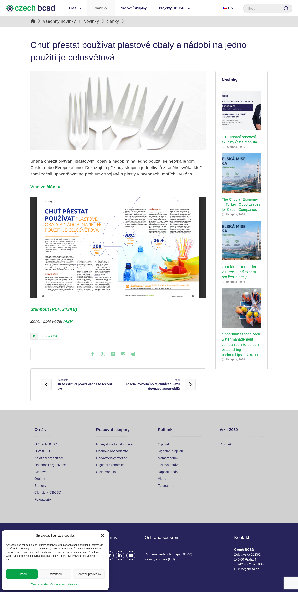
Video (162, 478)
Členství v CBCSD (47, 492)
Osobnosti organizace (50, 465)
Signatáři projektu (170, 451)
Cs (230, 8)
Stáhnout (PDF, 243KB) (53, 309)
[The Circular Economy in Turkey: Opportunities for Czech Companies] (241, 173)
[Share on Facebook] (93, 354)
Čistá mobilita (106, 472)
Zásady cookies (39, 584)
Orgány (39, 478)
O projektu (165, 444)
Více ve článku (45, 186)
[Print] (133, 354)
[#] (109, 555)
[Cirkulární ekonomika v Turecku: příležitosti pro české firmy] (241, 240)
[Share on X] (103, 354)
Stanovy (40, 485)
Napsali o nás (168, 472)
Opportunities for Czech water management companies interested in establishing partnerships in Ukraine (241, 344)
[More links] (205, 8)
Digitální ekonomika (110, 465)
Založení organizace (49, 458)
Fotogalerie (42, 499)
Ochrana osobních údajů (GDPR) (168, 554)
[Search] (286, 8)
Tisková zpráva (168, 465)
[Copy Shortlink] (143, 354)
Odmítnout (55, 574)
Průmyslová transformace (114, 444)
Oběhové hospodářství (112, 451)
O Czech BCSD (45, 444)
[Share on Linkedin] (113, 354)
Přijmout (21, 574)
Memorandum (168, 458)
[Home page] (32, 21)
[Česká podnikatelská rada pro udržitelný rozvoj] (30, 8)
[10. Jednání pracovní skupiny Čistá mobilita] (241, 110)
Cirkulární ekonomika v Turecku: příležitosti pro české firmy (239, 272)
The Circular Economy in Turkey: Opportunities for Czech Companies (241, 204)
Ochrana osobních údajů (64, 584)
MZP (68, 321)
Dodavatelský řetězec (111, 458)
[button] (103, 536)
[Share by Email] (123, 354)
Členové (40, 472)
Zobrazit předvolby (89, 574)
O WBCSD (42, 451)
